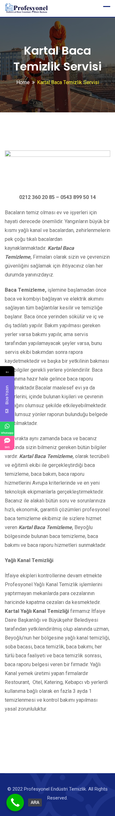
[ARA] (15, 802)
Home (23, 82)
